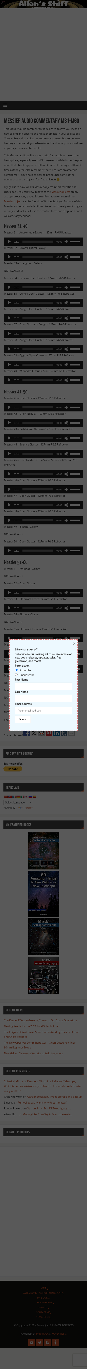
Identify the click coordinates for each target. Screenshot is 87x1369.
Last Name (21, 692)
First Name (21, 679)
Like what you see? (26, 649)
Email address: (23, 704)
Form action (22, 665)
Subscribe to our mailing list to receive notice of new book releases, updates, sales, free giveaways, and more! (43, 657)
